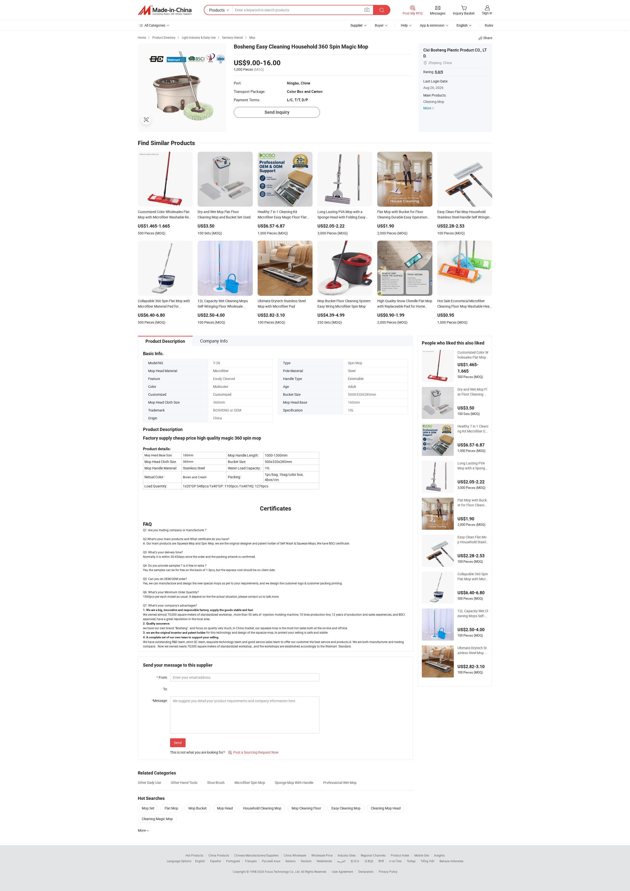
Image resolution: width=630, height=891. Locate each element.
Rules (489, 25)
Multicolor (220, 386)
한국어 (354, 861)
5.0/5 (439, 72)
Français (251, 861)
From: (162, 677)
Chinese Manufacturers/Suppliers (256, 855)
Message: (160, 700)
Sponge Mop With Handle (294, 782)
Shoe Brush (216, 782)
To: (165, 689)
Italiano (290, 861)
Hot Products (194, 855)
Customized (222, 394)
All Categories (154, 25)
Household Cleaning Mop (262, 808)
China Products (218, 855)
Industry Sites (347, 855)
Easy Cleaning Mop (346, 808)
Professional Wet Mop (340, 782)
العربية (341, 861)
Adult (352, 386)
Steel (351, 370)
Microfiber (221, 370)
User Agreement (342, 872)
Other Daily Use (149, 782)
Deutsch (306, 861)
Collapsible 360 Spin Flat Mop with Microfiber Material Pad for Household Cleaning (472, 576)
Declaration (366, 872)
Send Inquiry (277, 112)
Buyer (379, 25)
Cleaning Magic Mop (157, 818)
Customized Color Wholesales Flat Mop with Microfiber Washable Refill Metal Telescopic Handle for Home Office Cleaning (472, 355)
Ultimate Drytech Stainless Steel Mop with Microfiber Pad (472, 650)
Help (404, 25)
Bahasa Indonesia (451, 861)
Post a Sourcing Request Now (253, 752)
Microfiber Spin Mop (250, 782)
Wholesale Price (321, 855)
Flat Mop (171, 808)
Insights (439, 855)
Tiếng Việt (427, 861)
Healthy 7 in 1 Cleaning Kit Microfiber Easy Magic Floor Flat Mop (472, 429)
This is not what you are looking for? (197, 752)
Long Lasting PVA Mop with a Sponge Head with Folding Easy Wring (472, 466)
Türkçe (411, 861)
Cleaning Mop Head (386, 808)
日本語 (368, 861)
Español (215, 861)
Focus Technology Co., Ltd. (283, 872)
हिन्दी (381, 861)
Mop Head (225, 808)
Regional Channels (373, 855)
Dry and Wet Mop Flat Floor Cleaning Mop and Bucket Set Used (472, 392)
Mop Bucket (198, 808)
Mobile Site (421, 855)
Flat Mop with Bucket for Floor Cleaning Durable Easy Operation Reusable (472, 503)
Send (178, 742)
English (200, 861)
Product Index (400, 855)
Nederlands (324, 861)
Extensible (355, 378)
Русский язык (271, 861)
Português (233, 861)
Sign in (487, 13)
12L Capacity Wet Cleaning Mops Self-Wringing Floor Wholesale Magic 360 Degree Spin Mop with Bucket (472, 613)
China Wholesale (295, 855)
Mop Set (148, 808)
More (427, 108)
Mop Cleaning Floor (306, 808)
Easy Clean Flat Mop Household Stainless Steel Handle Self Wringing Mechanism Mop (472, 539)
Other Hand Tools (184, 782)
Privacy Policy (388, 872)
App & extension (432, 25)
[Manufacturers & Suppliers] (164, 10)
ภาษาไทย (395, 861)
